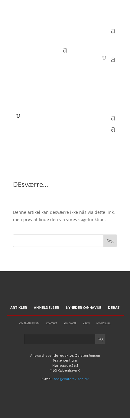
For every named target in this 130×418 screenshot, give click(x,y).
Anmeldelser (46, 307)
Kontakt (51, 323)
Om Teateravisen (29, 323)
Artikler (18, 307)
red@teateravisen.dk (71, 379)
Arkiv (86, 323)
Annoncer (69, 323)
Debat (114, 307)
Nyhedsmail (103, 323)
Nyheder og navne (83, 307)
